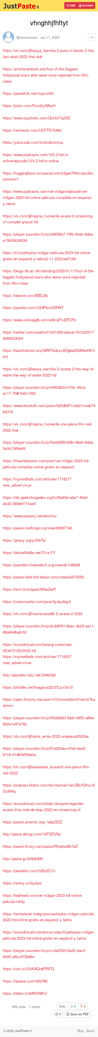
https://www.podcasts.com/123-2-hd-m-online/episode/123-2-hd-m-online (36, 157)
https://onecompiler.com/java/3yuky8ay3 (37, 601)
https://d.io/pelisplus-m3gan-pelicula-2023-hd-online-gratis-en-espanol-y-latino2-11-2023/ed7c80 (47, 255)
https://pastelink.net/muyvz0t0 (28, 93)
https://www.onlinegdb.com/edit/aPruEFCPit (39, 319)
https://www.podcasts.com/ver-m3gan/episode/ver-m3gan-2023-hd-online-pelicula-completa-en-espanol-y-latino (48, 197)
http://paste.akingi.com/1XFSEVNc (32, 834)
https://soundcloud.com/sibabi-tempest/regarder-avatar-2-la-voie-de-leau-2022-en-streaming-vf (44, 806)
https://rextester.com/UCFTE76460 (32, 130)
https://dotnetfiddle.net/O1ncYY (29, 552)
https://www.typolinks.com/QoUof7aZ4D (36, 118)
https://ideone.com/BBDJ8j (25, 295)
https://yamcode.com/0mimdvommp (33, 142)
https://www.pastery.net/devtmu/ (30, 515)
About (90, 1030)
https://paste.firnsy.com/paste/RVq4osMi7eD (40, 846)
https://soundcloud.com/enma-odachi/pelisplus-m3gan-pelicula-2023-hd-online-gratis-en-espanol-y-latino (49, 935)
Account (87, 5)
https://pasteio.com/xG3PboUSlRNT (33, 307)
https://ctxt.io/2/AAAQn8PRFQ (28, 968)
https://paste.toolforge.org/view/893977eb (37, 528)
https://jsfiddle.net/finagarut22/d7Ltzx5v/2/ (38, 687)
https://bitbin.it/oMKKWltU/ (25, 993)
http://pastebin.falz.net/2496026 (29, 675)
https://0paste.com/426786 (25, 981)
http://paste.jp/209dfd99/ (23, 858)
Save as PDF (79, 1014)
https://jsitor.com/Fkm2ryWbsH (29, 105)
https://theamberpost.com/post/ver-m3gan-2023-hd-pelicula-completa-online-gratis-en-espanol (46, 463)
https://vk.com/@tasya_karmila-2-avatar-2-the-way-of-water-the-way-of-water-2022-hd (49, 372)
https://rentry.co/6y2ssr (22, 883)
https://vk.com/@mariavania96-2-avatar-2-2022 (43, 613)
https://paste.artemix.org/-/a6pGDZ (32, 822)
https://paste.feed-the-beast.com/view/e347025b (43, 577)
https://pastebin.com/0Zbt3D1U (29, 870)
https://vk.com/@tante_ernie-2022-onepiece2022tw (46, 736)
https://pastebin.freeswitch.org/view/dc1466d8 (41, 565)
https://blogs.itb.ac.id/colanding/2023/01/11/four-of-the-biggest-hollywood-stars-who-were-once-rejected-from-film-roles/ (49, 277)
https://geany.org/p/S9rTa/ (24, 540)
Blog (80, 1030)
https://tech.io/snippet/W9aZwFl (29, 589)
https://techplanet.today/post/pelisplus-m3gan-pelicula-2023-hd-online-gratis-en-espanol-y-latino (49, 917)
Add (72, 5)
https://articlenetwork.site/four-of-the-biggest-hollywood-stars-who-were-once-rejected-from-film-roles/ (46, 75)
